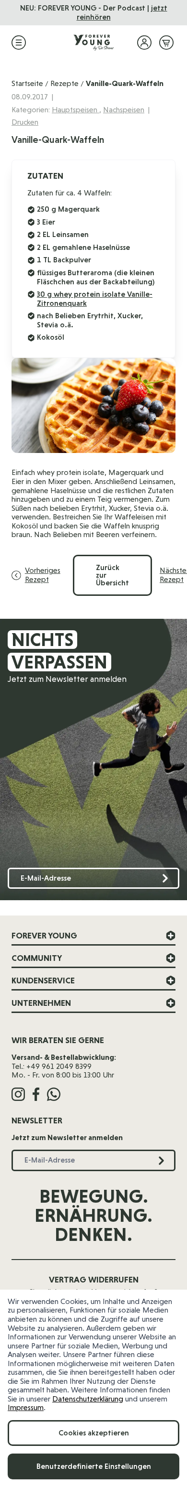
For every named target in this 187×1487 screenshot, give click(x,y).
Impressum (26, 1407)
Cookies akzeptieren (93, 1432)
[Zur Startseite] (93, 42)
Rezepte (64, 83)
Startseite (27, 83)
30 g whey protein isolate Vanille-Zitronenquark (94, 299)
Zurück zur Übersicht (112, 575)
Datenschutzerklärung (87, 1398)
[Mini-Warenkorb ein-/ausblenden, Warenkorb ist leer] (166, 42)
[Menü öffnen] (19, 42)
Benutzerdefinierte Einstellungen (93, 1466)
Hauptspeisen (75, 109)
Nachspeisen (123, 109)
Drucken (25, 122)
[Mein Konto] (144, 42)
